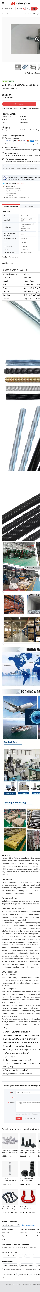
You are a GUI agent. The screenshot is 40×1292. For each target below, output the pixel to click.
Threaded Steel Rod (9, 1274)
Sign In (5, 197)
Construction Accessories (27, 1229)
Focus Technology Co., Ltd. (24, 1284)
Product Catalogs (29, 1225)
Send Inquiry (19, 104)
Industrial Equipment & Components (16, 14)
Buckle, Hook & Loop (8, 1229)
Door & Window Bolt (9, 1256)
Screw (28, 1256)
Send (18, 1118)
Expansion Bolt (24, 1236)
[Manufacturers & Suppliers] (20, 3)
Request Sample (34, 108)
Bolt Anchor (23, 1232)
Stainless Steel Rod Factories (12, 1270)
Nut (21, 1256)
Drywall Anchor (6, 1236)
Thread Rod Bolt (24, 1274)
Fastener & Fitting (33, 14)
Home (3, 14)
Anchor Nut (5, 1232)
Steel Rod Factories (27, 1265)
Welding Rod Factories (10, 1265)
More (3, 1239)
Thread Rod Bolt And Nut (32, 1270)
